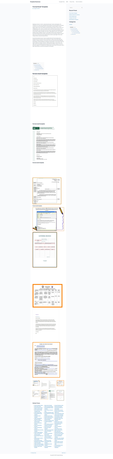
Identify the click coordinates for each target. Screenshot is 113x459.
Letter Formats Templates (59, 414)
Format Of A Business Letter (49, 420)
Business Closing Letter (58, 434)
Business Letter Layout (58, 421)
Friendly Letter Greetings (38, 432)
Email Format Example (58, 406)
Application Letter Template (59, 438)
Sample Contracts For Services (74, 14)
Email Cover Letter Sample (59, 433)
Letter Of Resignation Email (59, 413)
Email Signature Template (59, 415)
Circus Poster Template (73, 13)
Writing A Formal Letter (38, 408)
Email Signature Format (38, 440)
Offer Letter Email (58, 431)
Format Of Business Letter (59, 405)
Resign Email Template (48, 405)
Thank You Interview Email (48, 429)
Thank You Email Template (38, 443)
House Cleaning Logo (72, 16)
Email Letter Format (37, 406)
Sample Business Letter (58, 432)
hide (38, 63)
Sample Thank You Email (59, 441)
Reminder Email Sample (48, 415)
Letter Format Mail (37, 442)
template (70, 24)
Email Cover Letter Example (39, 445)
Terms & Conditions (79, 1)
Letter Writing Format (58, 428)
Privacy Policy (72, 1)
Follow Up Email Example (48, 406)
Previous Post (33, 452)
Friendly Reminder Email (59, 445)
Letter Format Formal (37, 412)
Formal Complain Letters (38, 407)
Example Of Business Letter (49, 412)
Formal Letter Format (47, 426)
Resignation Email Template (39, 441)
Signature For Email (47, 440)
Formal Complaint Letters (38, 405)
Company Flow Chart (72, 17)
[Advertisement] (40, 17)
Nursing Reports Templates (73, 19)
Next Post (64, 452)
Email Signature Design (58, 422)
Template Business (35, 1)
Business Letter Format (58, 429)
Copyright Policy (62, 1)
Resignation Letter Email (59, 418)
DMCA (67, 1)
